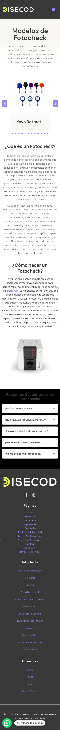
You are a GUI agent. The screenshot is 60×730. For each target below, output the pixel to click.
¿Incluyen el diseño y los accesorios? (26, 431)
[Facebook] (26, 495)
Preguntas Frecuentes (30, 540)
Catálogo (30, 544)
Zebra (30, 684)
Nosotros (30, 516)
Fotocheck (30, 520)
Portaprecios (30, 628)
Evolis (15, 290)
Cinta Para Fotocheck (30, 613)
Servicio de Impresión (30, 570)
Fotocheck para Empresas (30, 599)
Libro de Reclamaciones (30, 536)
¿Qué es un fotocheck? (18, 408)
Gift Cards (30, 577)
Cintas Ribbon (30, 691)
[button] (12, 133)
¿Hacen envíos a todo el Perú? (22, 442)
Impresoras (30, 524)
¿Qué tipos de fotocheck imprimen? (25, 420)
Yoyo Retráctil (30, 122)
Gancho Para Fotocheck (30, 642)
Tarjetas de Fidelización (30, 621)
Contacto (30, 528)
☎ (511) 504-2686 (30, 552)
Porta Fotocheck (30, 592)
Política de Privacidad (30, 532)
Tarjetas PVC (30, 606)
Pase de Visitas (30, 635)
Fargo (30, 676)
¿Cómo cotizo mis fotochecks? (23, 453)
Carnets (30, 585)
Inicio (30, 512)
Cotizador (30, 548)
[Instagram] (34, 495)
